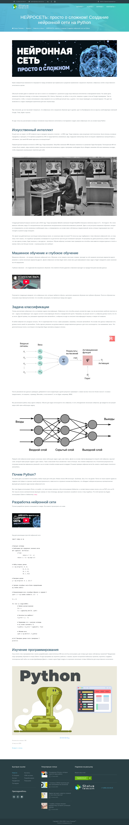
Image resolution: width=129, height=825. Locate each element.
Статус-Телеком (70, 821)
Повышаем (27, 780)
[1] (60, 738)
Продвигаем (16, 780)
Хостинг (14, 778)
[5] (67, 738)
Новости (14, 773)
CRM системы (28, 775)
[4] (65, 738)
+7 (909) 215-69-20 (107, 788)
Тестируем (15, 783)
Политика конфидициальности (64, 823)
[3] (64, 738)
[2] (62, 738)
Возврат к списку (17, 748)
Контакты (27, 773)
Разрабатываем (29, 778)
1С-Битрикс (15, 775)
